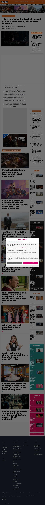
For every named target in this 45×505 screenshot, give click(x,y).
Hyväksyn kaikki (31, 262)
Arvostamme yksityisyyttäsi (14, 241)
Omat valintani (14, 262)
